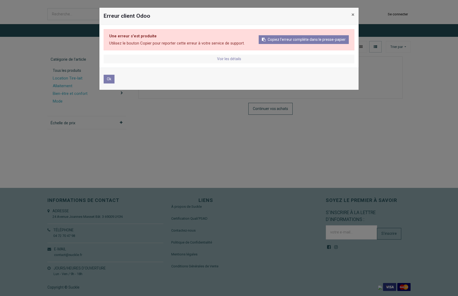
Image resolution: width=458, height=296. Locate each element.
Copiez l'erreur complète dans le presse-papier (307, 39)
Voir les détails (229, 59)
